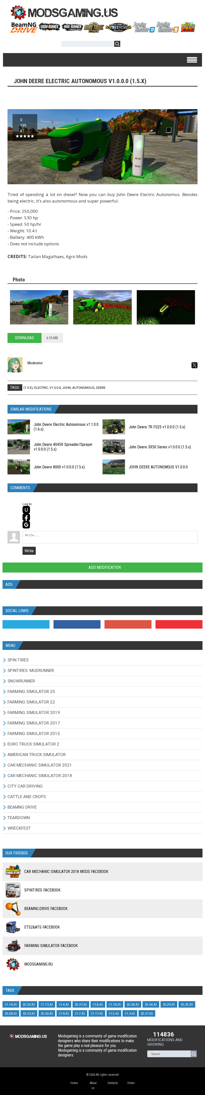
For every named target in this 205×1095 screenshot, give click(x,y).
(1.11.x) (97, 1013)
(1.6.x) (98, 1004)
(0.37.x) (147, 1013)
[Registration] (138, 45)
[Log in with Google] (26, 524)
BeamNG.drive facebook (46, 908)
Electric (41, 388)
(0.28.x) (11, 1013)
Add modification (104, 567)
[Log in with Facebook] (26, 517)
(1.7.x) (80, 1013)
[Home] (102, 31)
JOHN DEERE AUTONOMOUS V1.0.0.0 (158, 467)
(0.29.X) (169, 1004)
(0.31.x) (81, 1004)
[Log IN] (126, 45)
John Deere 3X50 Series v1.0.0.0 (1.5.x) (160, 447)
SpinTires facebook (42, 890)
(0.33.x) (29, 1013)
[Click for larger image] (39, 307)
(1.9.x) (64, 1013)
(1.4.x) (64, 1004)
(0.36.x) (133, 1004)
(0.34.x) (151, 1004)
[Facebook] (77, 624)
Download (24, 337)
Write (29, 551)
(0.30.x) (47, 1013)
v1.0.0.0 (55, 388)
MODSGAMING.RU (38, 964)
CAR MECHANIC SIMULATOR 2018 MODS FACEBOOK (66, 871)
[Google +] (128, 624)
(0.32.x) (29, 1004)
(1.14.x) (11, 1004)
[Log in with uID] (26, 509)
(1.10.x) (115, 1004)
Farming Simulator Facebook (51, 945)
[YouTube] (179, 624)
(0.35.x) (187, 1004)
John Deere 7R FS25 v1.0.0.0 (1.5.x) (157, 427)
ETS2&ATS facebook (42, 927)
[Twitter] (26, 624)
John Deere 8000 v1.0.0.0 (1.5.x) (59, 467)
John (66, 388)
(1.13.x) (47, 1004)
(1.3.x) (130, 1013)
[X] (195, 365)
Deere (101, 388)
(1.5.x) (28, 388)
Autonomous (83, 388)
